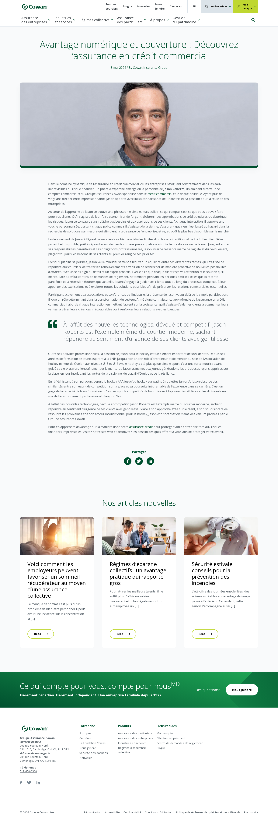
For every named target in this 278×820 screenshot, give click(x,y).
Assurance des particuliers (130, 20)
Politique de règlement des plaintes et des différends (208, 812)
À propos (157, 20)
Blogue (127, 6)
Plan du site (251, 812)
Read (37, 634)
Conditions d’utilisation (158, 812)
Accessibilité (112, 812)
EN (194, 6)
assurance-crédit (141, 427)
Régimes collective (94, 20)
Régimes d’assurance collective (132, 750)
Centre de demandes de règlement (180, 743)
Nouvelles (143, 6)
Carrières (176, 6)
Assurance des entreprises (34, 20)
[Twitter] (139, 461)
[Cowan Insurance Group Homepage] (34, 6)
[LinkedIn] (150, 461)
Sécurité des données (93, 753)
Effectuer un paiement (171, 738)
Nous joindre (160, 6)
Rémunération (92, 812)
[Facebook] (127, 461)
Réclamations (219, 6)
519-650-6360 (28, 771)
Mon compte (247, 6)
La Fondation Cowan (92, 743)
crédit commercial (160, 194)
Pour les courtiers (112, 6)
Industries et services (63, 20)
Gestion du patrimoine (184, 20)
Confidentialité (132, 812)
